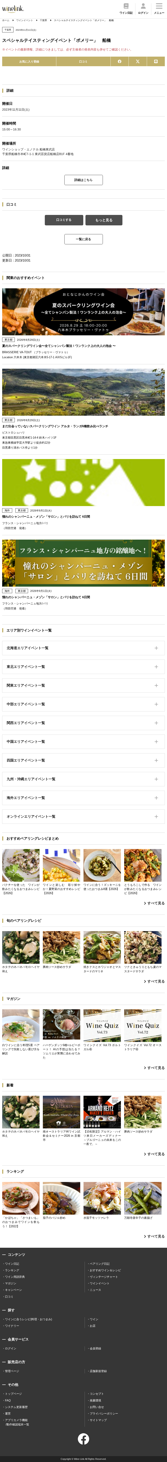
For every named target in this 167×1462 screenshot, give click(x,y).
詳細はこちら (83, 180)
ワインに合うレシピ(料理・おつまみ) (28, 1319)
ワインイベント (100, 1283)
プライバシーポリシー (104, 1413)
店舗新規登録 (98, 1371)
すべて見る (156, 903)
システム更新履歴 (16, 1407)
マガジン (10, 1283)
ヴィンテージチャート (104, 1276)
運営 (8, 1413)
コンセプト (97, 1393)
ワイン (94, 1319)
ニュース (95, 1289)
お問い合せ (97, 1407)
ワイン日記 (12, 1263)
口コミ (83, 61)
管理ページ (12, 1371)
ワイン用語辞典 (15, 1276)
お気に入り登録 (29, 61)
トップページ (13, 1393)
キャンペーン (13, 1289)
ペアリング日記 (100, 1263)
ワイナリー (12, 1325)
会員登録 (95, 1348)
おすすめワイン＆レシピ (105, 1270)
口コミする (64, 219)
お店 (92, 1325)
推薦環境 (95, 1400)
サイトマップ (98, 1420)
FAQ (8, 1400)
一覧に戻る (83, 239)
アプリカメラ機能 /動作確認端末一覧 (17, 1422)
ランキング (12, 1270)
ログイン (10, 1348)
